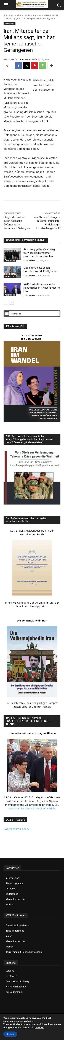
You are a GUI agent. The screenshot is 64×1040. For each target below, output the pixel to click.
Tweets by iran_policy (16, 828)
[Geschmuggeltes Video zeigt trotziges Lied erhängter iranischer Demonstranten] (12, 254)
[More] (51, 65)
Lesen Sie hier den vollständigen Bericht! (32, 808)
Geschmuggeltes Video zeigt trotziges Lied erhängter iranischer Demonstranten (39, 253)
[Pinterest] (34, 65)
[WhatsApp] (42, 65)
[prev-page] (6, 302)
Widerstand (30, 15)
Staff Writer (25, 59)
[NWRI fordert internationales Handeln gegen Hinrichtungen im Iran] (12, 288)
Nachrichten (17, 15)
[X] (26, 65)
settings (39, 1027)
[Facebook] (18, 65)
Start (6, 15)
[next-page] (11, 302)
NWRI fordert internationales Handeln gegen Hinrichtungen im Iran (41, 288)
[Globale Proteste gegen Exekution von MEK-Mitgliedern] (12, 272)
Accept (10, 1034)
